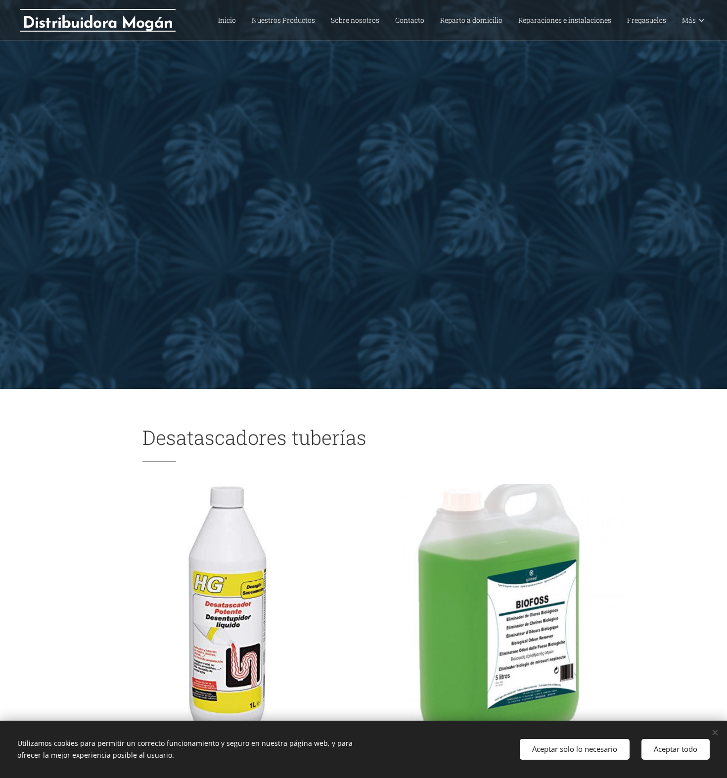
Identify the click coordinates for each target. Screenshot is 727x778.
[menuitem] (230, 20)
